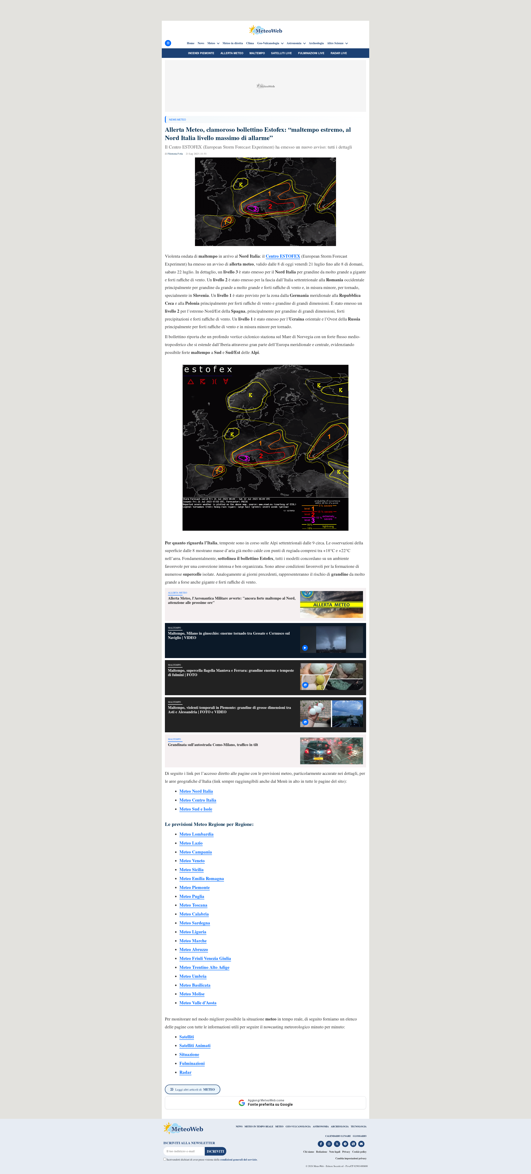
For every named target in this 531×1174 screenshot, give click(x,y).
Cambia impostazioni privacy (351, 1158)
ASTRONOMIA (321, 1126)
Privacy (346, 1151)
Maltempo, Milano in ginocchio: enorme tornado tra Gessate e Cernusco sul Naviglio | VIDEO (229, 635)
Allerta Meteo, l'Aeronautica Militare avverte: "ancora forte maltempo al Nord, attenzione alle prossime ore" (232, 600)
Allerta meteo (231, 53)
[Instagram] (329, 1144)
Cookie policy (359, 1151)
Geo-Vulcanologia (268, 43)
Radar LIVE (339, 53)
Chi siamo (308, 1151)
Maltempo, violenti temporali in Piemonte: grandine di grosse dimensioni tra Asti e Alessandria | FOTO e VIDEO (229, 710)
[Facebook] (321, 1144)
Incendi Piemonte (201, 53)
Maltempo (257, 53)
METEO (279, 1126)
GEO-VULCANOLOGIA (298, 1126)
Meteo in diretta (233, 43)
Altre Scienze (335, 43)
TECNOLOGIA (359, 1126)
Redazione (321, 1151)
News (201, 43)
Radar (185, 1072)
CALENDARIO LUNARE (338, 1136)
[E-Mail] (361, 1144)
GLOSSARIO (360, 1136)
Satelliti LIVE (281, 53)
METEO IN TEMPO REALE (259, 1126)
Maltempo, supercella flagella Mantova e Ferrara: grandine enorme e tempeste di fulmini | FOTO (231, 673)
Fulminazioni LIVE (311, 53)
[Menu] (168, 43)
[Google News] (353, 1144)
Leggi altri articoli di (195, 1089)
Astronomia (294, 43)
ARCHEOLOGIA (340, 1126)
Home (190, 43)
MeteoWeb (319, 1166)
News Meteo (177, 119)
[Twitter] (337, 1144)
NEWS (239, 1126)
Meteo (211, 43)
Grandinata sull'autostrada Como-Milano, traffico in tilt (213, 744)
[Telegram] (345, 1144)
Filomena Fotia (175, 153)
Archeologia (316, 43)
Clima (250, 43)
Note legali (334, 1151)
